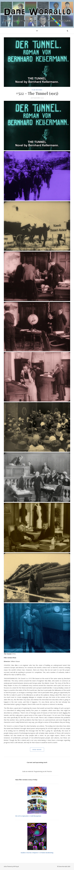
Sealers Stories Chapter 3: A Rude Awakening (37, 853)
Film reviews (37, 90)
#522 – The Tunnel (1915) (37, 93)
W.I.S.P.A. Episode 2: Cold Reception (28, 816)
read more (37, 749)
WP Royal (16, 866)
